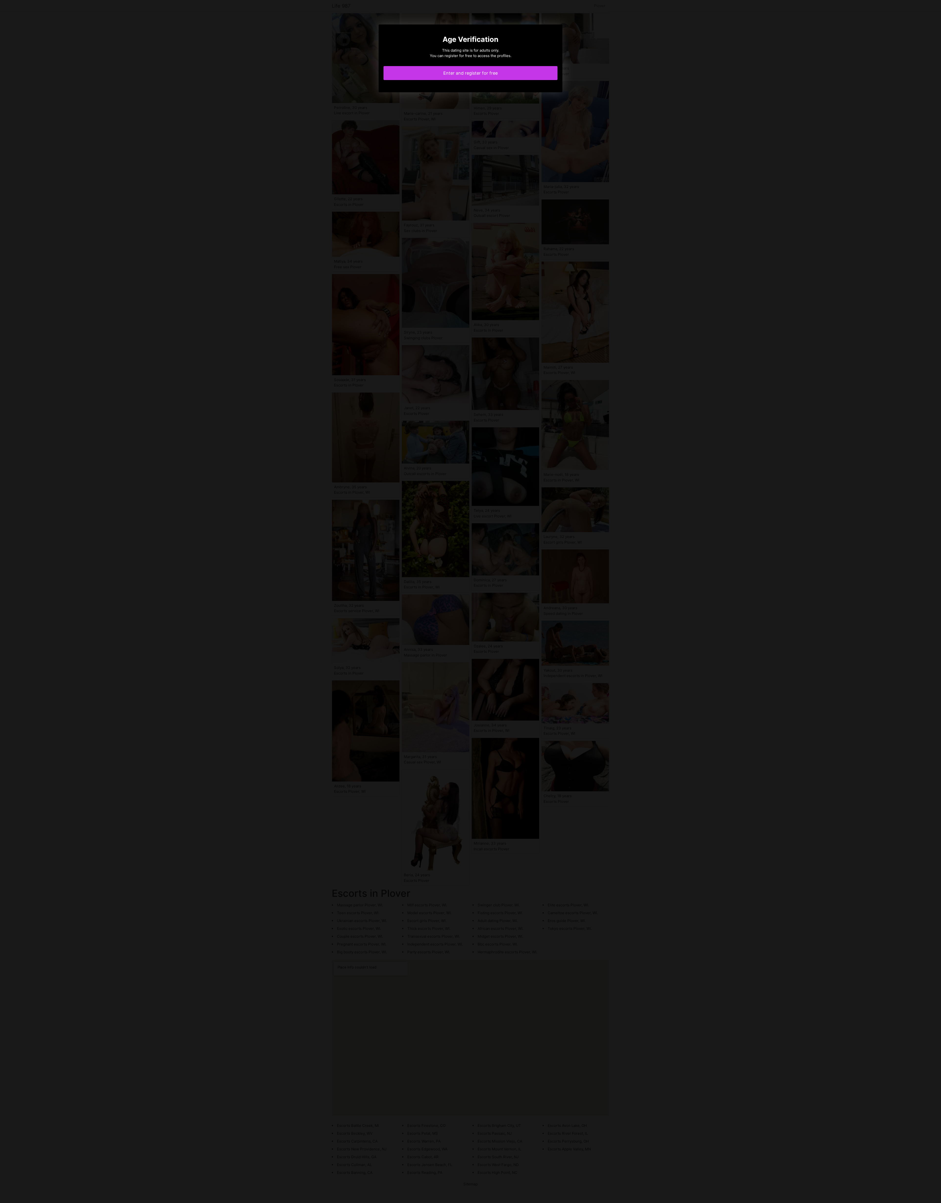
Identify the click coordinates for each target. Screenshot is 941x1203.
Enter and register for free (470, 73)
